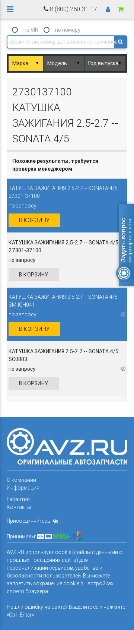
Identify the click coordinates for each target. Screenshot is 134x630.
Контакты (19, 507)
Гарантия (18, 499)
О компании (21, 480)
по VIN (30, 29)
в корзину (34, 220)
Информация (23, 487)
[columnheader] (67, 165)
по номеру (67, 29)
